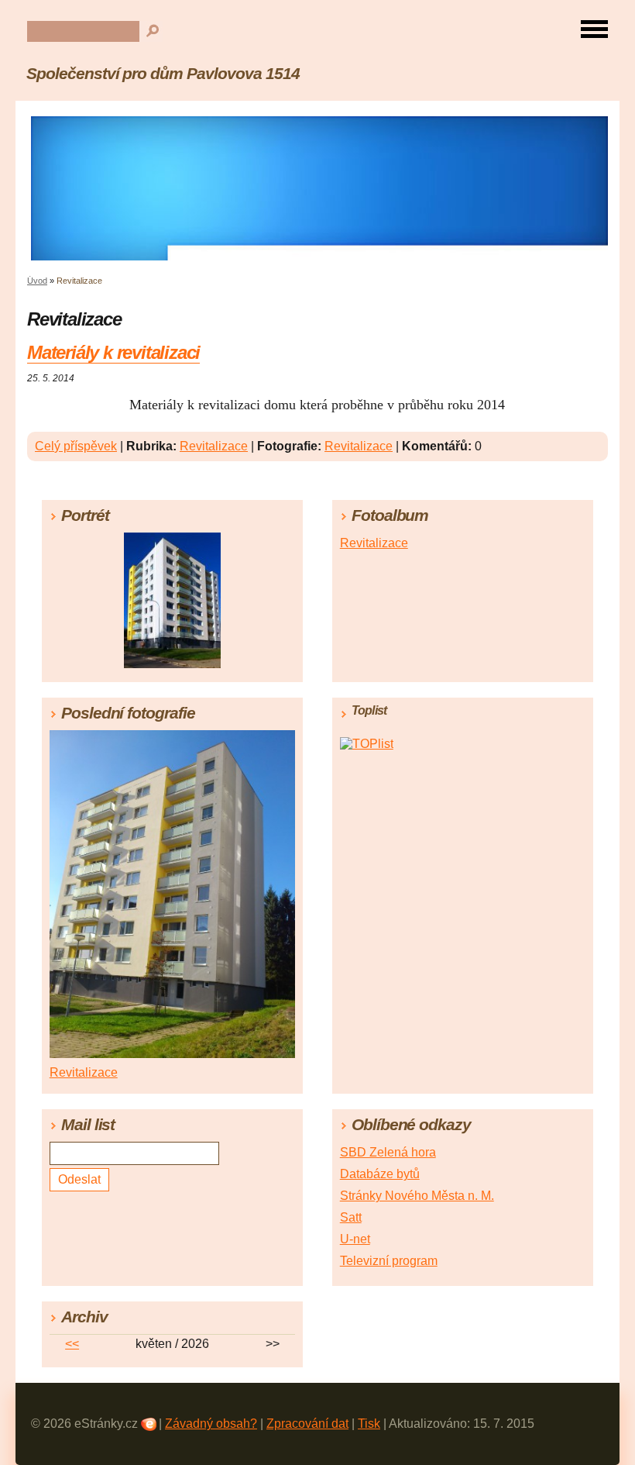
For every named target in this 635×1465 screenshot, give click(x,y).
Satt (351, 1217)
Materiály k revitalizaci (113, 352)
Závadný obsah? (211, 1423)
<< (72, 1343)
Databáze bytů (380, 1174)
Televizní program (389, 1260)
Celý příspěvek (76, 446)
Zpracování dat (307, 1423)
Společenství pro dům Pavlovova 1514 (163, 73)
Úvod (37, 280)
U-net (355, 1239)
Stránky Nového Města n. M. (417, 1195)
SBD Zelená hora (388, 1152)
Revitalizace (214, 446)
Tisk (369, 1423)
